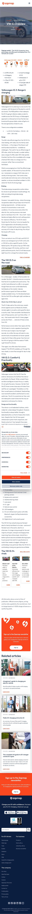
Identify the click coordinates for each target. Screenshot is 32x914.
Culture (3, 877)
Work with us (19, 843)
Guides (3, 848)
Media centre (4, 885)
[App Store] (10, 812)
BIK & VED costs (25, 551)
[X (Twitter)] (15, 903)
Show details (23, 472)
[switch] (28, 457)
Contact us (4, 888)
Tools (2, 846)
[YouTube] (23, 903)
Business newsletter (21, 848)
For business (20, 836)
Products (18, 840)
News (2, 854)
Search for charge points (7, 860)
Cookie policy (4, 891)
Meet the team (5, 874)
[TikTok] (20, 903)
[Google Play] (22, 812)
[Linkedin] (17, 903)
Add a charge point (6, 862)
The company (6, 868)
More (8, 585)
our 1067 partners (11, 434)
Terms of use (4, 897)
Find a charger (25, 257)
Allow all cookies (16, 477)
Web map (3, 843)
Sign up (16, 647)
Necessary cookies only (16, 486)
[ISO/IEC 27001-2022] (16, 821)
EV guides (9, 20)
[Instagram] (9, 903)
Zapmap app (4, 840)
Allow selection (16, 481)
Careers (3, 880)
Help (2, 857)
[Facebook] (12, 903)
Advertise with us (20, 846)
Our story (3, 871)
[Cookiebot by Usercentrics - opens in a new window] (23, 427)
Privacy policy (5, 894)
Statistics (3, 851)
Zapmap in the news (6, 882)
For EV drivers (6, 836)
